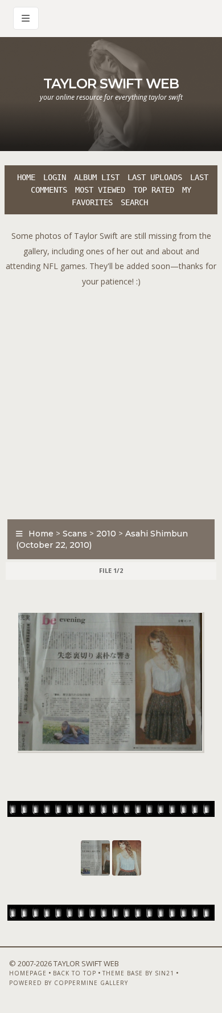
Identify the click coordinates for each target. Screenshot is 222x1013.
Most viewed (100, 189)
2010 (106, 533)
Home (26, 177)
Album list (97, 177)
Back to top (74, 973)
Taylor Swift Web (111, 83)
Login (54, 177)
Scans (75, 533)
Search (134, 202)
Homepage (28, 973)
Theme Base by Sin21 (138, 973)
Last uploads (155, 177)
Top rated (153, 189)
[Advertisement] (111, 400)
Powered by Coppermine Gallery (68, 983)
